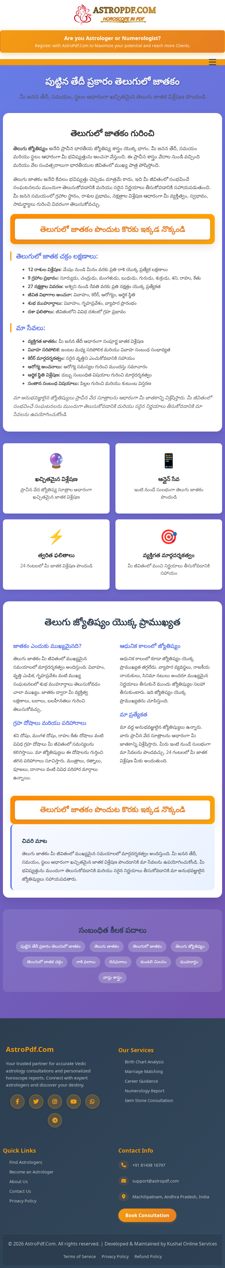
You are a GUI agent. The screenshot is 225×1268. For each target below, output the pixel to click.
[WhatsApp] (92, 1101)
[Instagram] (55, 1101)
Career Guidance (141, 1081)
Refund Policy (148, 1256)
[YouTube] (74, 1101)
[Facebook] (17, 1101)
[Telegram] (55, 1120)
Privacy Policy (22, 1201)
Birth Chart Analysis (144, 1062)
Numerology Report (144, 1091)
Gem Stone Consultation (149, 1100)
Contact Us (20, 1191)
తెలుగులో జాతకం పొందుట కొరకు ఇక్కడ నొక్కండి (112, 229)
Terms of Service (79, 1256)
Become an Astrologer (31, 1172)
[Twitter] (36, 1101)
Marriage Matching (144, 1071)
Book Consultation (147, 1215)
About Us (18, 1181)
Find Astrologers (25, 1162)
